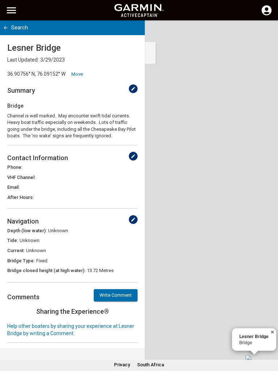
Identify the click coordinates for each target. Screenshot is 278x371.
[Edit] (133, 88)
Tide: (12, 240)
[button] (269, 338)
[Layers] (265, 32)
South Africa (150, 364)
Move (77, 74)
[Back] (5, 27)
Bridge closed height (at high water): (46, 270)
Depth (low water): (27, 230)
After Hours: (20, 197)
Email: (13, 187)
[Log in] (267, 14)
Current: (16, 250)
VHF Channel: (21, 177)
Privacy (122, 364)
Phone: (14, 167)
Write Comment (116, 295)
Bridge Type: (21, 260)
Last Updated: (23, 60)
